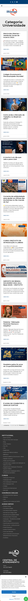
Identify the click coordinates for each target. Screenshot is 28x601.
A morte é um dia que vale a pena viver (12, 158)
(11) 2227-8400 (7, 567)
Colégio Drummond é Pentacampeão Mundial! (13, 75)
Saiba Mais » (6, 49)
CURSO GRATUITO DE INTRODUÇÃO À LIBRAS (13, 241)
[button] (26, 577)
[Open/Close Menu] (1, 5)
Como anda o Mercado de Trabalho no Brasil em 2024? (13, 117)
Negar (14, 596)
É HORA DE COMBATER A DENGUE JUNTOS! (13, 404)
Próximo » (22, 425)
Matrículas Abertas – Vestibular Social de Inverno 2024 (11, 35)
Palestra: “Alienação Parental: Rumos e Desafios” (11, 324)
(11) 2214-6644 (7, 572)
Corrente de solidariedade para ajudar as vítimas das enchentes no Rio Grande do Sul (14, 199)
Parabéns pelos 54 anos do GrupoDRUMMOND (13, 365)
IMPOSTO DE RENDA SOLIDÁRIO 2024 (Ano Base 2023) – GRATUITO (13, 283)
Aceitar (14, 592)
